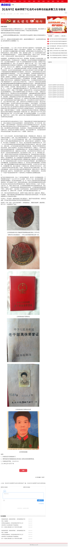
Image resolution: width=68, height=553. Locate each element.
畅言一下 (40, 500)
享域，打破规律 (4, 521)
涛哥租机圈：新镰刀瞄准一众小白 (56, 48)
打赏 (23, 470)
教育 (34, 1)
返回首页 (3, 1)
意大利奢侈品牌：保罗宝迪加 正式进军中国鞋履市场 (58, 46)
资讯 (39, 1)
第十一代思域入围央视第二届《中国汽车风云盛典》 (12, 527)
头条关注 (57, 35)
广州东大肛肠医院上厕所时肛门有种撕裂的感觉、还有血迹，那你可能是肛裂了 (58, 58)
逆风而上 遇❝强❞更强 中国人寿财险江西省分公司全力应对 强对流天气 (58, 51)
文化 (20, 1)
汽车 (25, 1)
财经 (44, 1)
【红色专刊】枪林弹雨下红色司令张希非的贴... (56, 84)
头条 (9, 1)
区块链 (14, 1)
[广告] (23, 23)
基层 (53, 1)
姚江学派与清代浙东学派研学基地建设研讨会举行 (58, 39)
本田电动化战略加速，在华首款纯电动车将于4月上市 (12, 523)
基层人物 (63, 35)
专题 (58, 1)
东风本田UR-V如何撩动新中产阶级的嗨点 (9, 525)
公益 (48, 1)
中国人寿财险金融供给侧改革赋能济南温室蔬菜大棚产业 (58, 53)
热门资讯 (50, 35)
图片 (63, 1)
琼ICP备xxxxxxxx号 (34, 544)
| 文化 (12, 4)
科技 (29, 1)
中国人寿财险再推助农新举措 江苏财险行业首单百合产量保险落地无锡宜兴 (58, 56)
